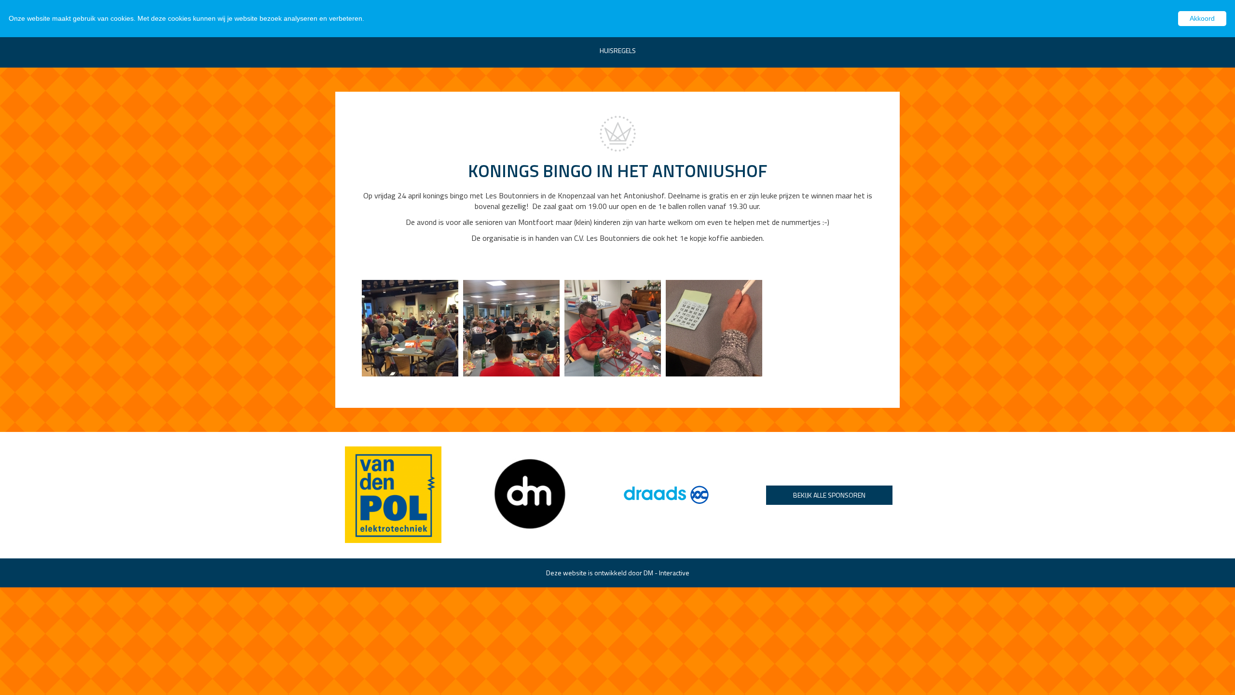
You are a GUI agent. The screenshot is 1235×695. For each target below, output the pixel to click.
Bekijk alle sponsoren (829, 495)
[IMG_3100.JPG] (511, 327)
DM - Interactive (666, 573)
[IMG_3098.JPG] (612, 327)
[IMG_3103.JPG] (714, 327)
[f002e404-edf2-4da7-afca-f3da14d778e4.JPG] (410, 327)
